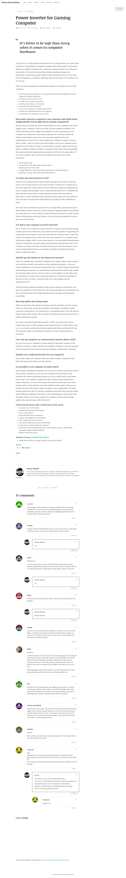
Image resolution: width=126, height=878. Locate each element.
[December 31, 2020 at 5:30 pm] (76, 611)
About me (49, 2)
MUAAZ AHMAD (46, 28)
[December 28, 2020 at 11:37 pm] (76, 595)
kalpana (30, 504)
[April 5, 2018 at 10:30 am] (76, 799)
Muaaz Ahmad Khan (10, 2)
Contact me (57, 2)
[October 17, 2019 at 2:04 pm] (76, 729)
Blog (25, 2)
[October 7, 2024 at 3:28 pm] (76, 503)
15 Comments (34, 28)
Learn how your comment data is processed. (55, 860)
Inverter (45, 487)
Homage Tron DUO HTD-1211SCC (36, 437)
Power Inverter (29, 11)
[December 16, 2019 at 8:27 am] (76, 705)
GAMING (19, 11)
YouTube (30, 2)
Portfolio (36, 2)
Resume (43, 2)
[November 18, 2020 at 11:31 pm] (76, 627)
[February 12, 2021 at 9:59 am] (76, 557)
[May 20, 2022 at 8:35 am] (76, 525)
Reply (73, 518)
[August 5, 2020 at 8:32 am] (76, 683)
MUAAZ (36, 775)
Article (39, 487)
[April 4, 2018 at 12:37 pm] (76, 749)
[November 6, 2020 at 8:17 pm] (76, 648)
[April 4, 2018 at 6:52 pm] (76, 774)
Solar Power (53, 487)
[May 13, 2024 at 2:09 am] (76, 542)
